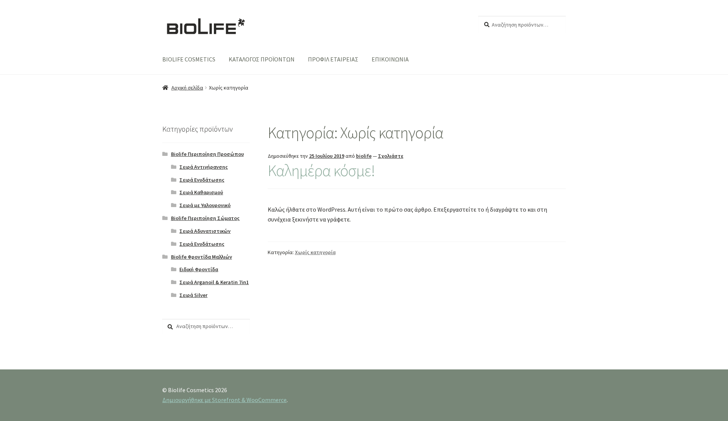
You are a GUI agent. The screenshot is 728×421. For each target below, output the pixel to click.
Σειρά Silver (193, 295)
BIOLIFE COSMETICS (188, 59)
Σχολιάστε (390, 155)
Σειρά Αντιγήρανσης (203, 166)
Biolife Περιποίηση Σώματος (205, 218)
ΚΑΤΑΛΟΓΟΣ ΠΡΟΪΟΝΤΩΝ (262, 59)
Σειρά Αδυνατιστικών (205, 231)
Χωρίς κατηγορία (315, 252)
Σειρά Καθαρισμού (201, 192)
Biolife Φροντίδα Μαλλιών (201, 256)
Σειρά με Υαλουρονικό (205, 205)
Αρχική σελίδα (187, 87)
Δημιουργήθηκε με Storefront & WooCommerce (224, 400)
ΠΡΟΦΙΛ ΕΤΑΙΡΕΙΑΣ (333, 59)
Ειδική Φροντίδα (198, 269)
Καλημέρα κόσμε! (321, 170)
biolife (364, 155)
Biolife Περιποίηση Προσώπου (207, 154)
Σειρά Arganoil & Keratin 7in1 (214, 282)
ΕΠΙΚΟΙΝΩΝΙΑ (390, 59)
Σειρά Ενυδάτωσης (201, 179)
